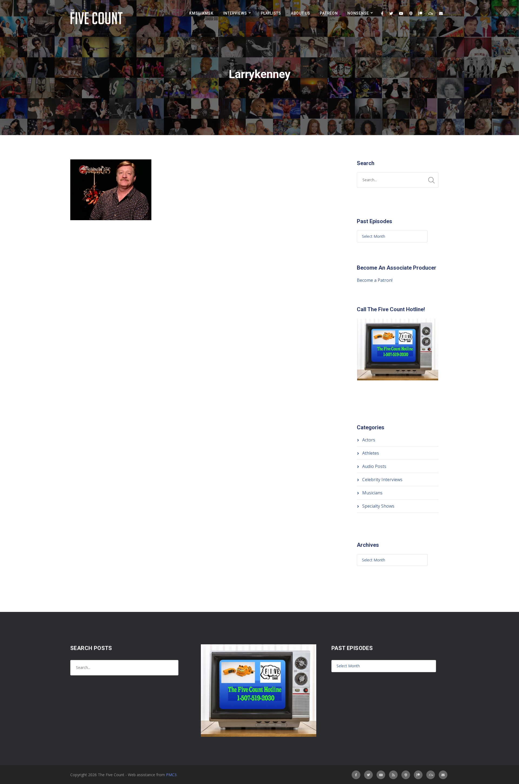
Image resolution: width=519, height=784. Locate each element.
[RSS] (393, 774)
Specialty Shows (378, 506)
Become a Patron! (374, 280)
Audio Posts (374, 466)
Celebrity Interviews (382, 480)
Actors (368, 440)
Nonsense (358, 13)
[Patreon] (420, 13)
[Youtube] (401, 13)
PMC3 (171, 774)
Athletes (370, 453)
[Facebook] (382, 13)
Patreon (329, 13)
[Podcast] (410, 13)
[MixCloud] (430, 13)
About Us (300, 13)
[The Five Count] (97, 17)
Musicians (372, 493)
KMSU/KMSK (201, 13)
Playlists (271, 13)
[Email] (441, 13)
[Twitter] (391, 13)
